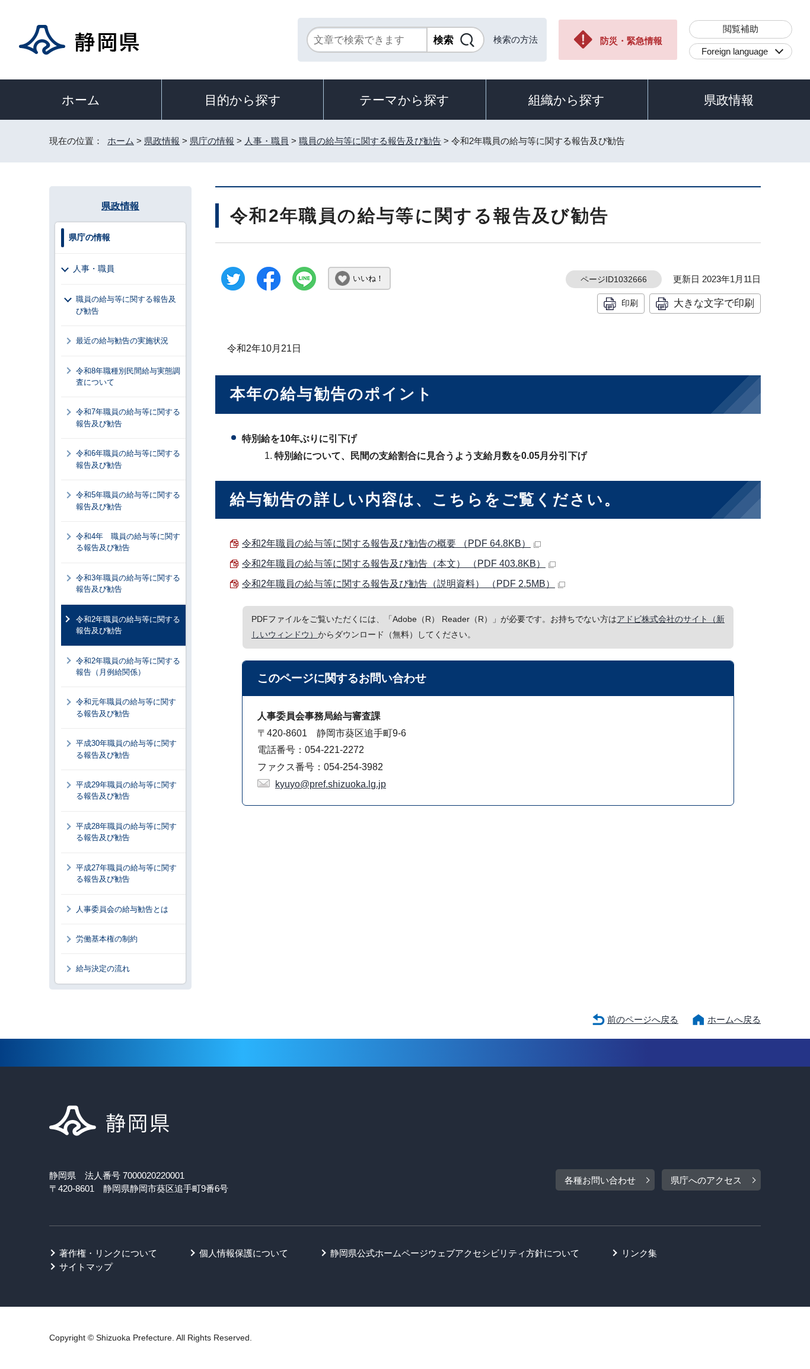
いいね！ (368, 278)
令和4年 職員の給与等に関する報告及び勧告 (128, 542)
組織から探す (566, 100)
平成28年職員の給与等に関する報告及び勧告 (126, 832)
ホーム (81, 100)
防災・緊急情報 (631, 41)
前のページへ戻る (642, 1019)
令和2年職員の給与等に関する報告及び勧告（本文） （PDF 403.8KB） (394, 564)
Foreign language (734, 51)
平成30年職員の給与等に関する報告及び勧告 (126, 749)
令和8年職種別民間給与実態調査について (128, 376)
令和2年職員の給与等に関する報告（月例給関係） (128, 666)
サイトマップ (86, 1267)
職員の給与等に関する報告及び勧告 (370, 141)
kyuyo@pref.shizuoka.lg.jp (330, 784)
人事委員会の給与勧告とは (122, 909)
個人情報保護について (243, 1253)
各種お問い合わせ (600, 1180)
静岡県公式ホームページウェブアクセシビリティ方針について (454, 1253)
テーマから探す (404, 100)
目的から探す (243, 100)
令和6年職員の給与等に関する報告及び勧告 (128, 459)
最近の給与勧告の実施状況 (122, 340)
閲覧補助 (740, 29)
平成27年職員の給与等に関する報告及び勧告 (126, 873)
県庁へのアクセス (706, 1180)
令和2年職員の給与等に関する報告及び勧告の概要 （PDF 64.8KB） (386, 543)
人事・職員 (266, 141)
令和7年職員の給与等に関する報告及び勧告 (128, 417)
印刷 (629, 303)
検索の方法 (515, 39)
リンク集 (639, 1253)
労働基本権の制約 (107, 938)
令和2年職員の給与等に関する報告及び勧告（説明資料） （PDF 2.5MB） (398, 584)
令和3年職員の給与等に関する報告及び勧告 (128, 583)
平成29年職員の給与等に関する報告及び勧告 (126, 790)
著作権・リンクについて (108, 1253)
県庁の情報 (212, 141)
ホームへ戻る (734, 1019)
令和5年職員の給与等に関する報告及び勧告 (128, 500)
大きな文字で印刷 (714, 303)
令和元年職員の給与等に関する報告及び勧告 (126, 707)
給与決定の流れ (103, 968)
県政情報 (729, 100)
